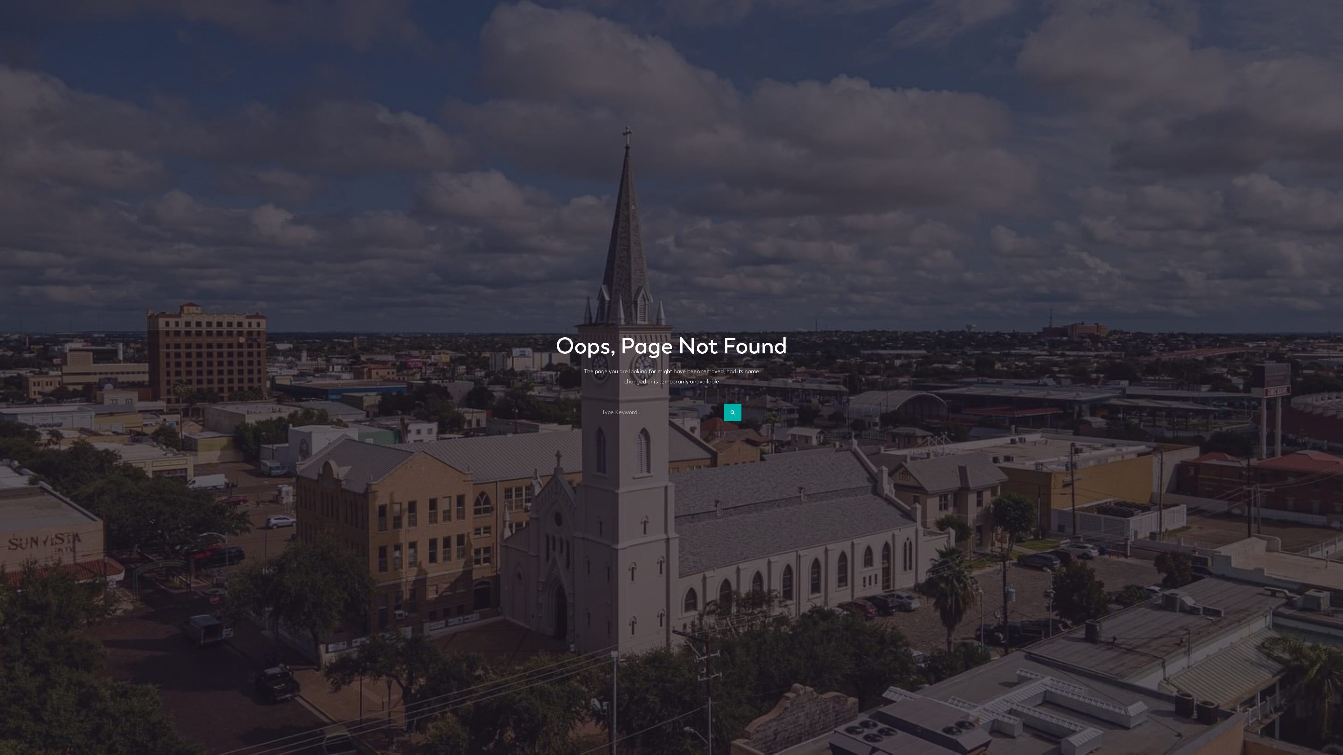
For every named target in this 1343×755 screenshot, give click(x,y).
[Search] (732, 412)
